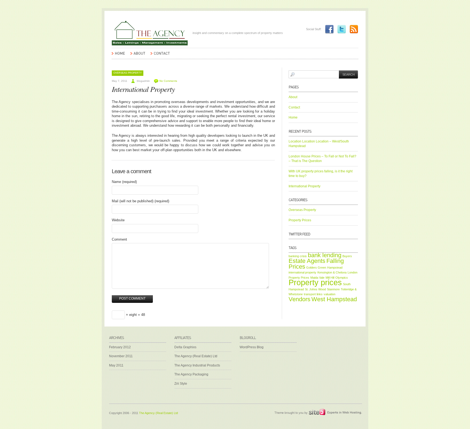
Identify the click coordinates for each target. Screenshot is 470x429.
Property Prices (300, 220)
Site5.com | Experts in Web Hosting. (315, 412)
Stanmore (333, 289)
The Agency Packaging (191, 374)
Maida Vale (317, 277)
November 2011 (121, 356)
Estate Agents (307, 260)
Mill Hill (330, 277)
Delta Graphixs (185, 347)
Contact (294, 107)
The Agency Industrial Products (197, 365)
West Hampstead (334, 299)
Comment (119, 239)
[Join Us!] (328, 29)
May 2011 (116, 365)
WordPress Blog (252, 347)
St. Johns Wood (315, 289)
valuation (329, 294)
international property (302, 272)
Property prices (315, 282)
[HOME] (118, 56)
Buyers (347, 256)
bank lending (324, 255)
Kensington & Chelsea (332, 272)
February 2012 (120, 347)
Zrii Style (180, 384)
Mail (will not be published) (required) (140, 201)
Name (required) (124, 182)
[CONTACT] (160, 56)
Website (118, 220)
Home (293, 117)
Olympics (341, 277)
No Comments (168, 80)
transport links (313, 294)
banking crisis (298, 256)
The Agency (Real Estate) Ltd (195, 356)
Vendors (299, 299)
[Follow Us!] (340, 29)
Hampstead (334, 267)
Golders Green (316, 267)
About (293, 97)
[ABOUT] (138, 56)
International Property (143, 89)
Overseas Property (127, 73)
